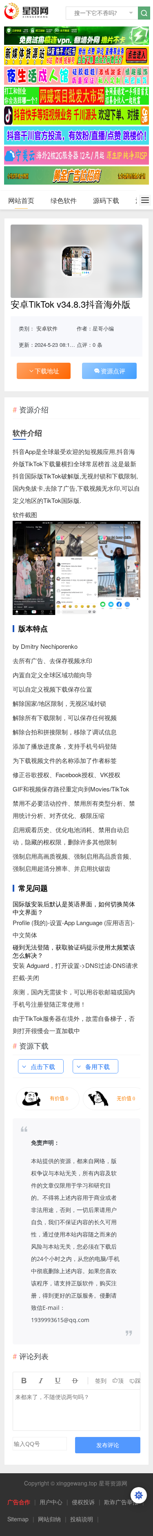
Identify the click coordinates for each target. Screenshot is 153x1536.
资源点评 (113, 370)
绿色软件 (64, 200)
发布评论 (107, 1445)
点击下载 (43, 1066)
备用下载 (97, 1066)
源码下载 (106, 200)
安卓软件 (47, 328)
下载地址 (47, 370)
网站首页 (21, 200)
